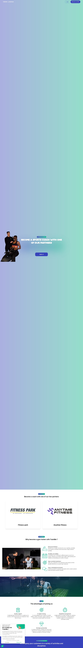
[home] (8, 1)
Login (67, 1)
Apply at (41, 254)
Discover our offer (75, 1)
